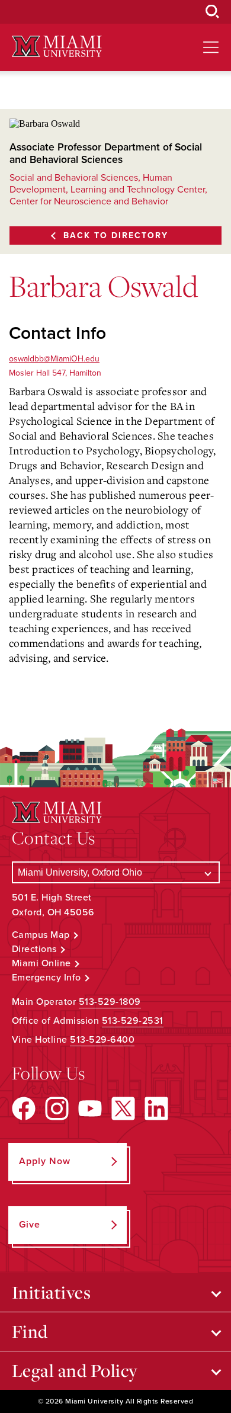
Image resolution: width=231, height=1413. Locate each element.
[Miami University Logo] (57, 46)
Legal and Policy (75, 1370)
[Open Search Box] (213, 12)
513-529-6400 (102, 1040)
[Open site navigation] (211, 47)
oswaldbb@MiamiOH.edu (54, 359)
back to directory (115, 235)
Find (30, 1331)
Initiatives (51, 1292)
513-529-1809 (110, 1002)
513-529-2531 (132, 1021)
